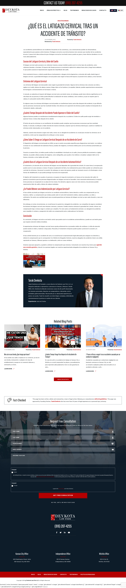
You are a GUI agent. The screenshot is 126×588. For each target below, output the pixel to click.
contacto (102, 10)
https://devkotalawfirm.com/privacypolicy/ (45, 476)
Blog (65, 10)
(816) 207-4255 (73, 3)
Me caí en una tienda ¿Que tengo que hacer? (17, 355)
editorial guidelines (100, 399)
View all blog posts (63, 379)
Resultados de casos (89, 10)
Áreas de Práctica (53, 10)
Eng (115, 10)
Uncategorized (63, 21)
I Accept (15, 485)
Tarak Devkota (77, 39)
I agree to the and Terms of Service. (63, 488)
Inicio (42, 10)
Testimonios (74, 10)
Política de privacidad (87, 574)
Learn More (8, 369)
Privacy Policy (61, 488)
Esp (122, 10)
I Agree (15, 472)
